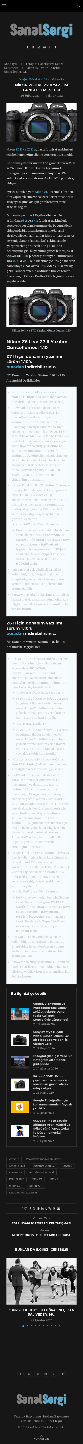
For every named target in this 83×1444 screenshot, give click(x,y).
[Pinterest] (44, 47)
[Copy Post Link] (49, 1208)
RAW (42, 266)
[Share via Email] (58, 1208)
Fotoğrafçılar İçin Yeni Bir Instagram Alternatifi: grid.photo (52, 1060)
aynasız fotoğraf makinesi (43, 1159)
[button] (9, 1292)
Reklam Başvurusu (56, 1416)
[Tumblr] (55, 47)
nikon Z (53, 1179)
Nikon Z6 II (16, 1186)
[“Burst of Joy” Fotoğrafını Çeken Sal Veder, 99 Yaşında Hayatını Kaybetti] (41, 1281)
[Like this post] (25, 1208)
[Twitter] (33, 47)
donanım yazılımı (44, 1166)
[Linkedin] (50, 47)
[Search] (79, 6)
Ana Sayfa (11, 64)
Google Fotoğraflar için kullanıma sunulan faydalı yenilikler (52, 1104)
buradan (15, 366)
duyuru (67, 1166)
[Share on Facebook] (30, 1208)
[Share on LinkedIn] (42, 1208)
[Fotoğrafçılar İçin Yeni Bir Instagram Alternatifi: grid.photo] (20, 1062)
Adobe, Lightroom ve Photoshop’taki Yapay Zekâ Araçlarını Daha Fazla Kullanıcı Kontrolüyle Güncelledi (50, 1011)
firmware (15, 1172)
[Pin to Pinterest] (38, 1208)
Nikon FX (36, 1179)
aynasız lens (17, 1166)
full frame (16, 1179)
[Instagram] (39, 47)
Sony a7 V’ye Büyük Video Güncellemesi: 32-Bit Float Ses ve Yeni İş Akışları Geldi (51, 1038)
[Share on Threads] (54, 1208)
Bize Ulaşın (54, 1421)
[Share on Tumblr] (46, 1208)
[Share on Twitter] (34, 1208)
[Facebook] (27, 47)
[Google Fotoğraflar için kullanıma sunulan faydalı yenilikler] (20, 1107)
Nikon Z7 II (36, 1186)
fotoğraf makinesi (41, 1172)
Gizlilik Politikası (33, 1421)
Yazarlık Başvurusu (27, 1416)
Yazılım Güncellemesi (23, 1192)
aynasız (14, 1159)
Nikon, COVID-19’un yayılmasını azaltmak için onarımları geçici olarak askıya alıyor (52, 1082)
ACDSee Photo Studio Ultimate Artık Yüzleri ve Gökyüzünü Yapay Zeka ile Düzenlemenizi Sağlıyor (51, 1128)
